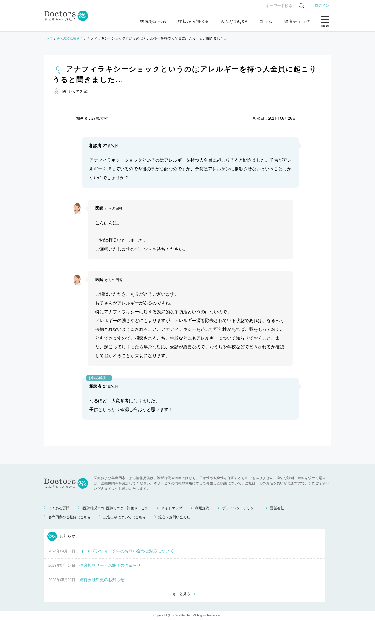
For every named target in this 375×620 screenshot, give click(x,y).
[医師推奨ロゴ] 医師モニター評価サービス (115, 508)
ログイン (322, 5)
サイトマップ (171, 508)
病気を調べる (153, 21)
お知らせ (67, 536)
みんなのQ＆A (68, 38)
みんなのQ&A (234, 21)
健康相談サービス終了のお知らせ (110, 565)
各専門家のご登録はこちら (69, 517)
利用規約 (202, 508)
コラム (265, 21)
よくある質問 (58, 508)
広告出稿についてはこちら (124, 517)
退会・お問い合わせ (174, 517)
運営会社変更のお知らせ (102, 579)
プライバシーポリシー (239, 508)
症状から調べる (193, 21)
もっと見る (181, 594)
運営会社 (277, 508)
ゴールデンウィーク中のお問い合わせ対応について (126, 551)
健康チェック (297, 21)
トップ (47, 38)
